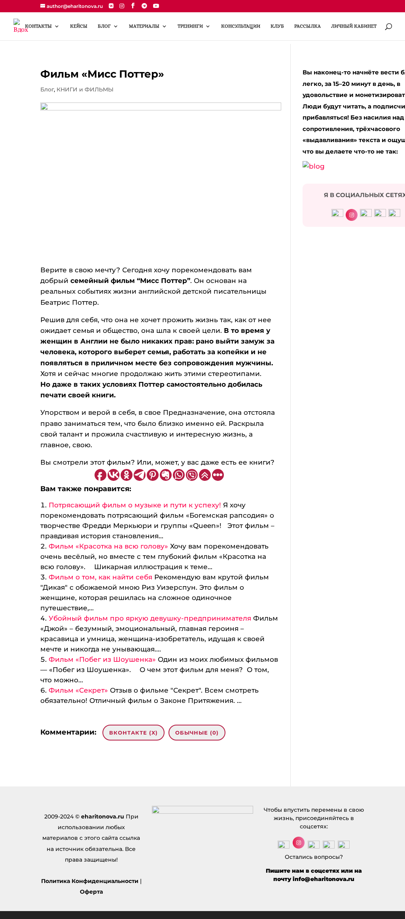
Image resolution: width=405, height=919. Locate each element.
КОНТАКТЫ (38, 26)
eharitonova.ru (102, 816)
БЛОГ (104, 26)
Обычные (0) (197, 732)
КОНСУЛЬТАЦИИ (240, 26)
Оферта (91, 891)
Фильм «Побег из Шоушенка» (102, 659)
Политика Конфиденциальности (89, 881)
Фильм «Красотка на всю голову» (108, 546)
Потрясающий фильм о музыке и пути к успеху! (135, 505)
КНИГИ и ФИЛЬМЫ (85, 89)
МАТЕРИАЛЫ (144, 26)
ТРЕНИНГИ (190, 26)
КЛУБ (277, 26)
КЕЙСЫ (78, 26)
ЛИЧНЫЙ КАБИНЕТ (354, 26)
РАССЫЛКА (307, 26)
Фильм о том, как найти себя (100, 577)
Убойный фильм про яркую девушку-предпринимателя (150, 618)
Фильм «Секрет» (78, 690)
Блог (47, 89)
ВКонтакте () (133, 732)
